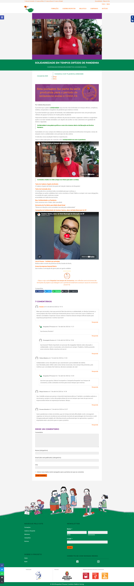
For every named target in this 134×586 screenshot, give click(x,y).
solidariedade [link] (79, 74)
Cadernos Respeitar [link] (68, 8)
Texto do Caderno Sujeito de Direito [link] (46, 184)
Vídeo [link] (55, 79)
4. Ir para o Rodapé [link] (58, 1)
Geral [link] (84, 67)
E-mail (69, 538)
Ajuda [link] (108, 4)
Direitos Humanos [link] (74, 67)
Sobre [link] (103, 4)
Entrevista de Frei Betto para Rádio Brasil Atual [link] (50, 205)
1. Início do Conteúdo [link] (29, 1)
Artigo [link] (55, 77)
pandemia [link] (72, 74)
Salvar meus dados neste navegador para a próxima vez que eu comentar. (60, 472)
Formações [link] (54, 8)
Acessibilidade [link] (98, 1)
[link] (2, 17)
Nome (69, 529)
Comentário (39, 432)
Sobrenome (91, 534)
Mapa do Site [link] (106, 1)
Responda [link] (95, 322)
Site (36, 465)
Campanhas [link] (94, 8)
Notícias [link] (105, 8)
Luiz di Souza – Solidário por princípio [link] (47, 261)
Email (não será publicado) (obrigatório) (48, 457)
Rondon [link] (41, 307)
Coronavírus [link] (62, 67)
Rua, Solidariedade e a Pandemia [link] (45, 200)
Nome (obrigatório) (41, 450)
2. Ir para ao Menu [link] (39, 1)
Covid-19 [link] (65, 74)
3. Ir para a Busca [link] (49, 1)
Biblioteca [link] (82, 8)
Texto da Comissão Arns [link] (43, 189)
